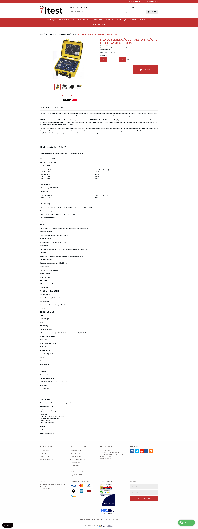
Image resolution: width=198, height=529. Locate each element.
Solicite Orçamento (137, 8)
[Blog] (151, 451)
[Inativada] (114, 504)
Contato (155, 8)
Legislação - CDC (76, 475)
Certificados (64, 20)
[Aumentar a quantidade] (122, 59)
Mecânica (109, 20)
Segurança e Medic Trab (127, 20)
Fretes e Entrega (76, 456)
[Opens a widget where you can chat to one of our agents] (7, 525)
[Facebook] (146, 451)
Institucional (46, 447)
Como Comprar (76, 450)
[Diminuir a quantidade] (103, 59)
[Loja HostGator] (105, 526)
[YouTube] (142, 451)
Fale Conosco (45, 453)
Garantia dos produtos (78, 459)
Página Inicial (45, 450)
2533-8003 (136, 1)
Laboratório (97, 20)
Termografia (145, 20)
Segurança (74, 469)
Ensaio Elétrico (99, 24)
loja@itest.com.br (105, 458)
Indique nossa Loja (47, 459)
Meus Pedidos (148, 8)
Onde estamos (75, 462)
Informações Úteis (78, 447)
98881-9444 (152, 1)
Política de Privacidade (78, 472)
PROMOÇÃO (51, 20)
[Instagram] (132, 451)
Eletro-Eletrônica (81, 20)
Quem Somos (75, 465)
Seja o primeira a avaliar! (107, 52)
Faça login (84, 7)
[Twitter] (137, 451)
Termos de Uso (75, 453)
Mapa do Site (45, 456)
